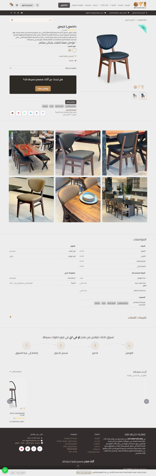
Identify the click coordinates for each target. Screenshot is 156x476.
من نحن (97, 441)
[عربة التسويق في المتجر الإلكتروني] (17, 5)
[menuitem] (127, 5)
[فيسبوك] (11, 12)
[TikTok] (18, 12)
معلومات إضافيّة (70, 68)
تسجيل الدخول (27, 5)
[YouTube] (21, 12)
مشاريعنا (96, 449)
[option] (78, 401)
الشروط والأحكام (71, 443)
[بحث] (12, 20)
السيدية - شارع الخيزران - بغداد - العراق (27, 442)
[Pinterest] (18, 113)
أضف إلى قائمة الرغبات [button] (66, 56)
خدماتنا (97, 446)
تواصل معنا (71, 102)
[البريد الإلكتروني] (12, 113)
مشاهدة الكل (16, 371)
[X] (36, 113)
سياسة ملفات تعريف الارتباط (67, 441)
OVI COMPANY (128, 468)
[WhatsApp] (24, 113)
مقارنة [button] (71, 60)
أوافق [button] (12, 472)
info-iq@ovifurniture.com (31, 440)
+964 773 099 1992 (33, 438)
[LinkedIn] (30, 113)
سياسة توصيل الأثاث (70, 446)
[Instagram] (14, 12)
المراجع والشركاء (94, 451)
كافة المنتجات (141, 19)
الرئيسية (97, 438)
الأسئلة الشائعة (72, 448)
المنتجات (96, 443)
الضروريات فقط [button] (21, 472)
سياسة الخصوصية (70, 438)
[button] (37, 5)
